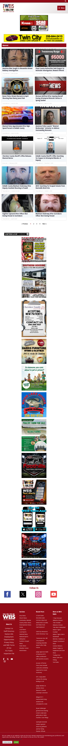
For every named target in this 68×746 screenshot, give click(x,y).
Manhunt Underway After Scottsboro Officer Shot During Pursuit (49, 214)
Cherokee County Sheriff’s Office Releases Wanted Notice (16, 157)
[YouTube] (12, 659)
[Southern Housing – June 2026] (34, 281)
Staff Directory (9, 631)
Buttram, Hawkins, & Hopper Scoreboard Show (59, 641)
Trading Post (56, 655)
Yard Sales (56, 662)
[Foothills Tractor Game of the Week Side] (34, 465)
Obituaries (22, 639)
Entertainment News (25, 625)
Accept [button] (16, 742)
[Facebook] (4, 659)
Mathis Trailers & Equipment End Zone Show (59, 650)
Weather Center (24, 648)
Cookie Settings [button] (7, 742)
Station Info (9, 634)
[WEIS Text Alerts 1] (34, 492)
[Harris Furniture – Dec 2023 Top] (34, 351)
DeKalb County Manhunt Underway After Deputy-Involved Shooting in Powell (16, 187)
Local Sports (22, 632)
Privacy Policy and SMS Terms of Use (9, 645)
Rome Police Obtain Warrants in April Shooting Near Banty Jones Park (15, 97)
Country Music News (25, 622)
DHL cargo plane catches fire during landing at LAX (41, 679)
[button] (65, 1)
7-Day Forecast (57, 618)
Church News (23, 618)
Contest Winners (57, 646)
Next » (45, 224)
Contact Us (9, 628)
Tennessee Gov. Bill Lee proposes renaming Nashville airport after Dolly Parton (41, 642)
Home (21, 627)
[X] (8, 659)
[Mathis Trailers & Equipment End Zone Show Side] (34, 572)
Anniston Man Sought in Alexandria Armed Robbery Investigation (17, 69)
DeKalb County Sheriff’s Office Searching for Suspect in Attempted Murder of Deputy (50, 158)
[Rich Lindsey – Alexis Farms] (34, 435)
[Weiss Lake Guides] (34, 404)
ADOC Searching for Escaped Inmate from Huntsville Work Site (50, 187)
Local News (22, 629)
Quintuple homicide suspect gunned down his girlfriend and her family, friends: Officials (41, 726)
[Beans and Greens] (34, 249)
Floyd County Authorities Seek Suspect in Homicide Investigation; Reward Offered (50, 69)
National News (23, 634)
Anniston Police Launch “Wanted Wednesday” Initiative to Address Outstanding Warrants (47, 128)
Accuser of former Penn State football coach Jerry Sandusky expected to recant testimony (42, 667)
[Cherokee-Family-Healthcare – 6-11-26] (34, 318)
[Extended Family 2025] (34, 378)
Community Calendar (25, 620)
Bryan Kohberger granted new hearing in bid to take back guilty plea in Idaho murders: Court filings (42, 712)
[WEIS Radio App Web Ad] (34, 518)
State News (22, 646)
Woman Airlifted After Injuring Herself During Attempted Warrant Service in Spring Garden (49, 98)
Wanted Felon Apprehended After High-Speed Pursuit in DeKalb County (16, 127)
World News (22, 650)
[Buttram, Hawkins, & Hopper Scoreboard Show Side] (34, 545)
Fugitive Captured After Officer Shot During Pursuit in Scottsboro (15, 214)
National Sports (23, 636)
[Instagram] (5, 661)
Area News (22, 615)
